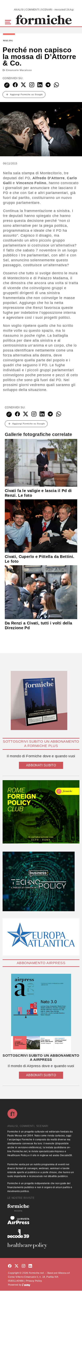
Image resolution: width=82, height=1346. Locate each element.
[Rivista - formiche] (41, 1207)
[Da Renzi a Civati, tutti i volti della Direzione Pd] (41, 592)
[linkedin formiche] (30, 1266)
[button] (8, 21)
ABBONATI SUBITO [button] (41, 765)
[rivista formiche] (41, 1013)
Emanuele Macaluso (19, 70)
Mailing (8, 41)
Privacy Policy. (34, 1280)
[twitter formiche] (16, 1266)
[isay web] (26, 1284)
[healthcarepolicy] (41, 1245)
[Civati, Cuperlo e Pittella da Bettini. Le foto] (41, 526)
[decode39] (41, 1233)
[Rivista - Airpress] (41, 1220)
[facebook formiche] (9, 1266)
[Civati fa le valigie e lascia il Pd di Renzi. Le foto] (41, 463)
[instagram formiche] (23, 1266)
